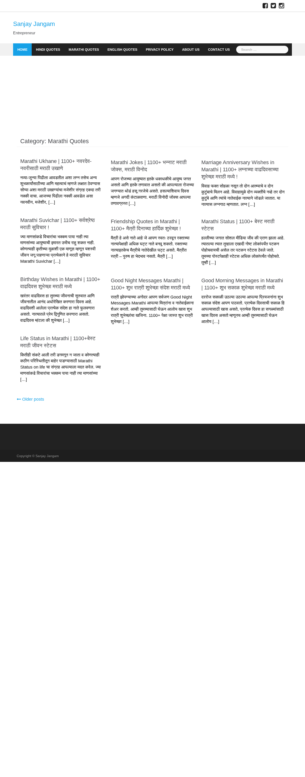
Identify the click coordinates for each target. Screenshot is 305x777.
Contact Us (219, 49)
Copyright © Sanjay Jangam (38, 456)
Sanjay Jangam (34, 23)
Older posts (33, 399)
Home (22, 49)
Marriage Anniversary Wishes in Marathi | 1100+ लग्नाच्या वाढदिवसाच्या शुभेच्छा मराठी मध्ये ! (240, 169)
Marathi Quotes (84, 49)
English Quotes (122, 49)
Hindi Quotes (48, 49)
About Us (190, 49)
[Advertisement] (152, 91)
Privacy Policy (159, 49)
